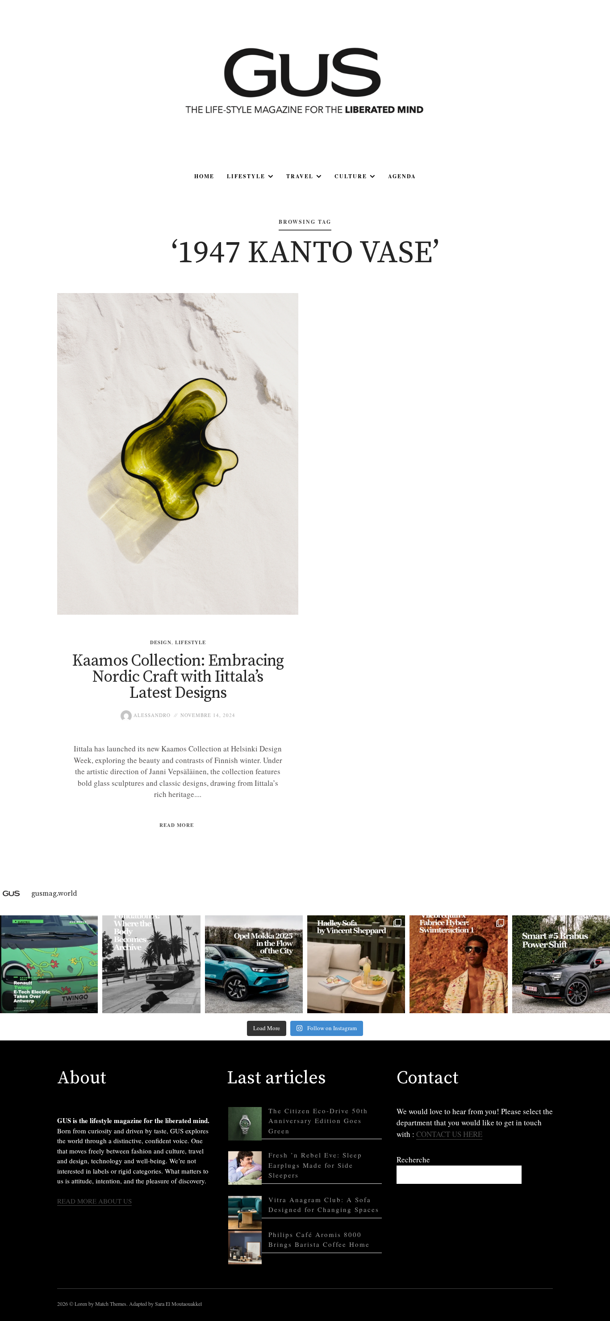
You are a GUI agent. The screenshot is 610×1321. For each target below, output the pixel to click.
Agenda (402, 176)
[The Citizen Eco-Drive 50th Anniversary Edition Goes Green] (245, 1124)
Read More (176, 825)
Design (160, 642)
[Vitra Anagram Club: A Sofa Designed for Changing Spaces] (245, 1212)
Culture (350, 176)
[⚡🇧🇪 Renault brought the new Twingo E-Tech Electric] (49, 964)
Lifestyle (246, 176)
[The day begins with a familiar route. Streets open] (254, 964)
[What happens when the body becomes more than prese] (151, 964)
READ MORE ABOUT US (94, 1200)
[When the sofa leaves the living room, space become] (356, 964)
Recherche (413, 1159)
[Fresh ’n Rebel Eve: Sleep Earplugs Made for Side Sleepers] (245, 1168)
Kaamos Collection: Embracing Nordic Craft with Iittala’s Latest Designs (178, 677)
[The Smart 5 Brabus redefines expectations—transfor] (561, 964)
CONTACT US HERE (449, 1134)
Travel (299, 176)
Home (204, 176)
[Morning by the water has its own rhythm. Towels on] (458, 964)
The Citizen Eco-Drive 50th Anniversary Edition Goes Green (318, 1120)
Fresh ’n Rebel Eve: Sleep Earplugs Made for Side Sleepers (315, 1164)
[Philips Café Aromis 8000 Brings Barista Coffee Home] (245, 1247)
